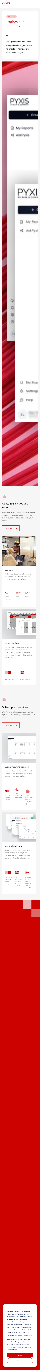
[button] (36, 3)
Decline (20, 1361)
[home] (6, 4)
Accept (20, 1355)
